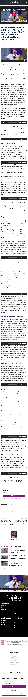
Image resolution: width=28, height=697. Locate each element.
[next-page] (4, 568)
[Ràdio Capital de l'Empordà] (14, 2)
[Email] (15, 45)
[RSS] (14, 624)
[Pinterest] (21, 45)
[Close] (26, 675)
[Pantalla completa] (25, 61)
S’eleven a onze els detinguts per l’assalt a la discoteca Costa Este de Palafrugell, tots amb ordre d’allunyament (7, 523)
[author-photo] (14, 537)
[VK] (18, 45)
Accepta (14, 687)
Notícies (12, 27)
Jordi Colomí (10, 504)
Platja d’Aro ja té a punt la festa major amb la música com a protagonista (21, 522)
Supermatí (3, 27)
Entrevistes (8, 27)
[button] (14, 55)
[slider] (24, 122)
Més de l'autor (17, 546)
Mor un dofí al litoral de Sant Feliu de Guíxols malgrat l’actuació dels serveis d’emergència (17, 550)
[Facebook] (2, 45)
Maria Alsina (5, 41)
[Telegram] (12, 45)
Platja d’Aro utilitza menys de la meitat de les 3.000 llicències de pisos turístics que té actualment (17, 557)
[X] (5, 45)
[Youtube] (14, 630)
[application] (14, 55)
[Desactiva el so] (22, 61)
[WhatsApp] (9, 45)
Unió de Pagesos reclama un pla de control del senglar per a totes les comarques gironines (17, 563)
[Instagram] (14, 622)
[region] (14, 685)
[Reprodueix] (3, 61)
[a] (14, 597)
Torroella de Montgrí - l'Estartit (19, 27)
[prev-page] (2, 568)
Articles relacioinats (6, 546)
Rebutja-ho (14, 694)
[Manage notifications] (22, 693)
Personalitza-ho (14, 690)
